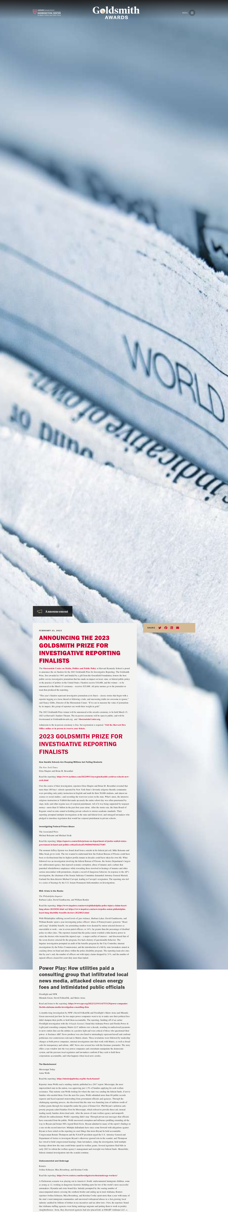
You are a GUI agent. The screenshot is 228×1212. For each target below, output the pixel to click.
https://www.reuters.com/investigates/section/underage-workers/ (87, 1175)
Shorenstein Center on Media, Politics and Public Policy (69, 668)
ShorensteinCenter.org (89, 719)
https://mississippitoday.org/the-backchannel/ (78, 1078)
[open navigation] (192, 13)
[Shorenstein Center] (53, 13)
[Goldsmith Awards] (116, 12)
